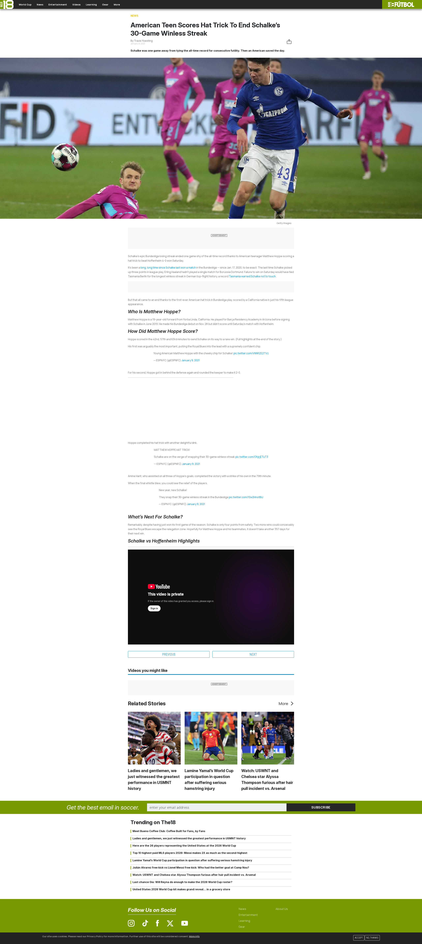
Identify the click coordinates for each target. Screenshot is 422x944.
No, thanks (372, 937)
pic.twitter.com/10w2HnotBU (246, 497)
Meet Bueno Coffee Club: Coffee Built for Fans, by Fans (169, 831)
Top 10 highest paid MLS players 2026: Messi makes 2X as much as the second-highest (190, 852)
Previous (168, 654)
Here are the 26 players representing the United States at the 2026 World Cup (184, 845)
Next (253, 654)
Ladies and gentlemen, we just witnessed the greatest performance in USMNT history (189, 838)
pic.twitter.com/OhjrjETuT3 (251, 457)
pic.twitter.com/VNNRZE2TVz (251, 353)
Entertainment (57, 4)
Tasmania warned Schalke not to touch (252, 276)
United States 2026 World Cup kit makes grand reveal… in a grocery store (181, 889)
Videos (76, 4)
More (117, 4)
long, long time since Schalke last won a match (168, 267)
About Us (282, 909)
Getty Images (284, 223)
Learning (91, 4)
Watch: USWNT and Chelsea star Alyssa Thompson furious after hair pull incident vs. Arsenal (194, 874)
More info (194, 936)
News (40, 4)
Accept (359, 937)
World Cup (25, 4)
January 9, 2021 (190, 360)
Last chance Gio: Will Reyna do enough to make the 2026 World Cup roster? (182, 882)
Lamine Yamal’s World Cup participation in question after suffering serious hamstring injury (192, 860)
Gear (105, 4)
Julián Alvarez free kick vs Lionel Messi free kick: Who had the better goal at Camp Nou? (191, 867)
